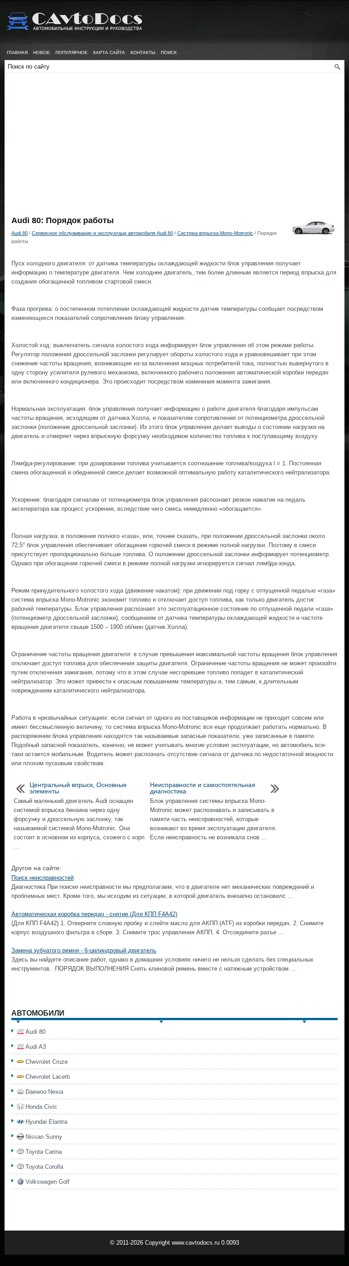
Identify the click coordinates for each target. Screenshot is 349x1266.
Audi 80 (19, 233)
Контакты (142, 52)
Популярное (71, 52)
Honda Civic (41, 1106)
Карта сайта (109, 52)
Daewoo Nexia (44, 1091)
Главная (17, 52)
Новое (41, 52)
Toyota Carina (43, 1151)
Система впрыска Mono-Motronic (215, 233)
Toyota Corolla (44, 1166)
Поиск (169, 52)
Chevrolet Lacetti (47, 1076)
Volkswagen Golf (47, 1181)
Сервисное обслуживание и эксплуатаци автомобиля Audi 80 (102, 233)
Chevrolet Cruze (46, 1061)
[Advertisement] (174, 148)
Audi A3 (35, 1046)
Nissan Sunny (43, 1136)
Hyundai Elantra (46, 1121)
